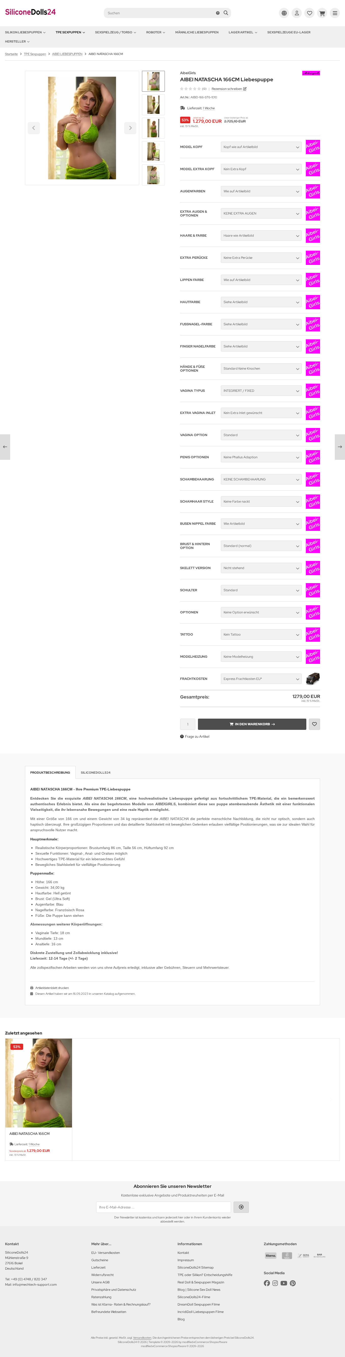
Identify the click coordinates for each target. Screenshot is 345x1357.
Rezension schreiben (227, 89)
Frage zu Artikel (197, 736)
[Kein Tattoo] (313, 640)
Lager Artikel (241, 32)
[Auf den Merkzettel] (314, 724)
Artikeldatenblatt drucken (52, 988)
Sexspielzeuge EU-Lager (288, 32)
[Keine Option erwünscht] (313, 618)
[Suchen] (226, 13)
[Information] (218, 13)
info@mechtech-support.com (35, 1284)
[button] (153, 104)
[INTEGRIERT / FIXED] (313, 396)
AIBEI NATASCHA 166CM (29, 1134)
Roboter (153, 32)
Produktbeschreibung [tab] (50, 773)
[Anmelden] (297, 13)
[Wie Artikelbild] (313, 529)
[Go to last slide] (153, 79)
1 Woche (209, 108)
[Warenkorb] (322, 13)
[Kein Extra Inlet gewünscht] (313, 418)
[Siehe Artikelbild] (313, 308)
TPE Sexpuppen (68, 32)
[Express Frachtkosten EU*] (313, 684)
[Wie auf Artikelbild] (313, 197)
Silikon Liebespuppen (23, 32)
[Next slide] (153, 177)
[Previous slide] (14, 1099)
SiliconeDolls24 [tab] (95, 773)
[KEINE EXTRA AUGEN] (313, 219)
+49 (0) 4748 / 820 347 (29, 1279)
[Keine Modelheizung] (313, 662)
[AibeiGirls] (311, 73)
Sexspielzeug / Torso (113, 32)
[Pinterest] (293, 1283)
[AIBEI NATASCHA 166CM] (38, 1083)
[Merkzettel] (309, 13)
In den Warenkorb (252, 724)
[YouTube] (283, 1283)
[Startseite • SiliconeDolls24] (30, 18)
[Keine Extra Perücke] (313, 263)
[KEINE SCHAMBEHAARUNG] (313, 485)
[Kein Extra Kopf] (313, 175)
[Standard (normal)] (313, 551)
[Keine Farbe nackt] (313, 507)
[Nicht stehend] (313, 574)
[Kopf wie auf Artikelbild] (313, 153)
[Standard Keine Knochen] (313, 374)
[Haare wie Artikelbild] (313, 241)
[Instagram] (275, 1283)
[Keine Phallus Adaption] (313, 463)
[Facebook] (267, 1283)
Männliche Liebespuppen (197, 32)
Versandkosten (142, 1337)
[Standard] (313, 441)
